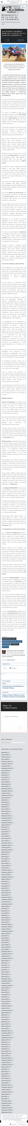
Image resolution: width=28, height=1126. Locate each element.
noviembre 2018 (7, 926)
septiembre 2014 (7, 1037)
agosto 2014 (6, 1040)
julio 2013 (5, 1069)
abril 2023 (5, 806)
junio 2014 (5, 1044)
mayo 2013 (5, 1074)
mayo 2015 (5, 1019)
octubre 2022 (6, 820)
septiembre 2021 (7, 849)
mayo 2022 (5, 831)
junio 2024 (5, 775)
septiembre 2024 (7, 768)
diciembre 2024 (7, 761)
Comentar (19, 728)
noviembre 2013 (7, 1060)
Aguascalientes (11, 660)
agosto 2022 (6, 825)
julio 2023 (5, 800)
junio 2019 (5, 911)
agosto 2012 (6, 1094)
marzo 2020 (6, 890)
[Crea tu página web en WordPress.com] (14, 2)
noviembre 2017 (7, 954)
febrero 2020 (6, 893)
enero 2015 (5, 1028)
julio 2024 (5, 773)
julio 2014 (5, 1042)
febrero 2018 (6, 947)
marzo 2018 (6, 945)
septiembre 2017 (7, 958)
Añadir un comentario (21, 40)
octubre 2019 (6, 902)
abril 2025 (5, 752)
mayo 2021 (5, 859)
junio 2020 (5, 883)
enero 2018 (5, 949)
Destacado (6, 644)
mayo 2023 (5, 804)
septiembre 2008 (7, 1110)
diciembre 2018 (7, 924)
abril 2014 (5, 1049)
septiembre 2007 (7, 1112)
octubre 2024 (6, 766)
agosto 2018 (6, 933)
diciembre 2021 (6, 843)
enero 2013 (5, 1083)
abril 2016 (5, 997)
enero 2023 (5, 813)
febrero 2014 (6, 1053)
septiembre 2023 (7, 795)
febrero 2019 (6, 920)
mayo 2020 (5, 886)
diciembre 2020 (7, 870)
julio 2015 (5, 1015)
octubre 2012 (6, 1089)
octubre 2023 (6, 793)
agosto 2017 (6, 960)
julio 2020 (5, 881)
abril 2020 (5, 888)
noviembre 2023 (7, 791)
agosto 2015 (6, 1012)
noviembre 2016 (7, 981)
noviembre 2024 (7, 763)
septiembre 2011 (6, 1103)
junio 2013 (5, 1071)
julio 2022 (5, 827)
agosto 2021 (6, 852)
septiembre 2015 (7, 1010)
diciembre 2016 (6, 979)
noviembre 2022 (7, 818)
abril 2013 (5, 1076)
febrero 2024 (6, 784)
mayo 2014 (6, 1046)
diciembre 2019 (6, 897)
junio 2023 (5, 802)
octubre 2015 (5, 1008)
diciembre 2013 (7, 1058)
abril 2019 (5, 915)
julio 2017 (5, 963)
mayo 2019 (5, 913)
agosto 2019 (5, 906)
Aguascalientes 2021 (9, 638)
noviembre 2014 (7, 1033)
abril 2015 (5, 1022)
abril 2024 (5, 779)
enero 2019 (5, 922)
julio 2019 (5, 908)
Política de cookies (17, 1119)
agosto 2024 (6, 770)
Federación (14, 644)
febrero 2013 (6, 1080)
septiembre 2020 (7, 877)
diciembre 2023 (7, 788)
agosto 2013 (6, 1067)
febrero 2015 (6, 1026)
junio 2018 (5, 938)
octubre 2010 (6, 1105)
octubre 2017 (6, 956)
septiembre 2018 (7, 931)
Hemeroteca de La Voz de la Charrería (10, 17)
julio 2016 (5, 990)
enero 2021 (5, 868)
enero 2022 (5, 840)
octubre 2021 (6, 847)
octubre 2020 (6, 874)
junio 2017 (5, 965)
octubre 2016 (6, 983)
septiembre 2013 (7, 1064)
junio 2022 (5, 829)
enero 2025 (5, 759)
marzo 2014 (6, 1051)
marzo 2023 (6, 809)
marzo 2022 (6, 836)
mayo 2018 (5, 940)
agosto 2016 (6, 988)
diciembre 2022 (7, 816)
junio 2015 (5, 1017)
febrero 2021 (6, 865)
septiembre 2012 (7, 1092)
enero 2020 (5, 895)
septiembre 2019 (7, 904)
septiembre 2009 (7, 1107)
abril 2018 (5, 942)
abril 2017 (5, 969)
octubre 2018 (6, 929)
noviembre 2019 (7, 899)
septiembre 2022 (7, 822)
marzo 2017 (5, 972)
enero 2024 (5, 786)
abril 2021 (5, 861)
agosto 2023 (6, 797)
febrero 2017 (6, 974)
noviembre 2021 (7, 845)
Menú (23, 7)
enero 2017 (5, 976)
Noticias (5, 646)
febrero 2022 (6, 838)
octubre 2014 (6, 1035)
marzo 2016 (5, 999)
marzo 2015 (6, 1024)
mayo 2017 (5, 967)
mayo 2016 (6, 994)
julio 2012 (5, 1096)
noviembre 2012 (7, 1087)
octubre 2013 (6, 1062)
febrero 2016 (6, 1001)
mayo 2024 (5, 777)
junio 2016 (5, 992)
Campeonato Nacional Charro (12, 641)
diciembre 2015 (7, 1006)
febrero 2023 (6, 811)
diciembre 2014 (7, 1031)
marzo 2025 (6, 754)
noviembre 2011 (6, 1101)
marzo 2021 (6, 863)
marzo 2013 (6, 1078)
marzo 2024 (6, 782)
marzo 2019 (6, 917)
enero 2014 (6, 1055)
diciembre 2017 (6, 951)
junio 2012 (5, 1098)
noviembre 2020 (7, 872)
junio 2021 (5, 856)
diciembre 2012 (7, 1085)
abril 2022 (5, 834)
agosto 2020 (6, 879)
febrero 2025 (6, 757)
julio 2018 (5, 936)
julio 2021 (5, 854)
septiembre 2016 (7, 985)
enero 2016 (5, 1003)
